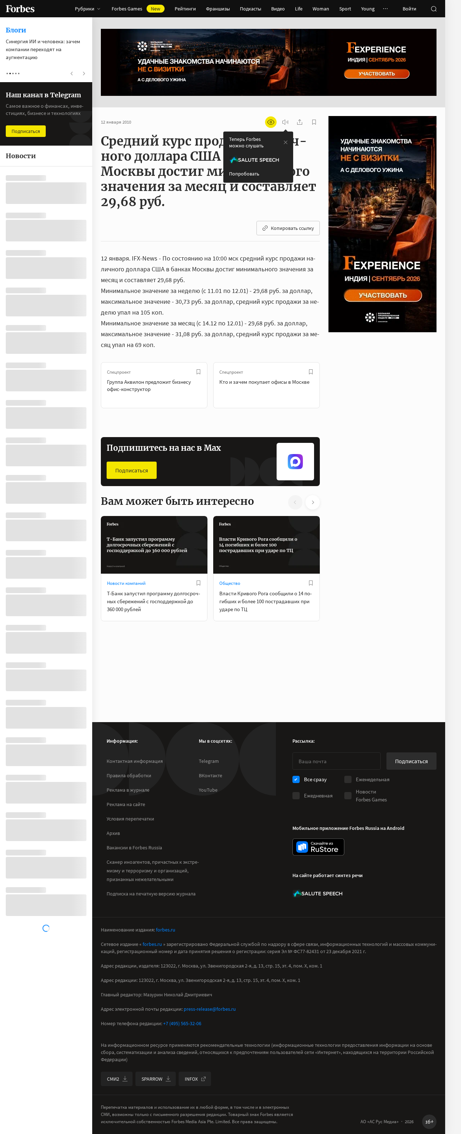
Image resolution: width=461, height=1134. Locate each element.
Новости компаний (126, 583)
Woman (321, 8)
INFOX (191, 1079)
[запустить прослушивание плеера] (285, 122)
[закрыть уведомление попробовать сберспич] (285, 142)
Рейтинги (185, 8)
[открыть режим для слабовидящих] (271, 122)
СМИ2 (113, 1079)
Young (368, 8)
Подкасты (250, 8)
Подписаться (131, 470)
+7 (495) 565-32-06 (182, 1023)
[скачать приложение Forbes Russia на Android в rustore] (318, 847)
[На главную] (20, 8)
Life (299, 8)
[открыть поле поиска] (433, 8)
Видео (278, 8)
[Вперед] (331, 385)
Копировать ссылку (292, 228)
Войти (409, 8)
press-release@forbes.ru (210, 1009)
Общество (229, 583)
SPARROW (152, 1079)
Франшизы (218, 8)
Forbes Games (136, 8)
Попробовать (244, 173)
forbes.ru (165, 929)
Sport (345, 8)
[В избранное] (198, 372)
